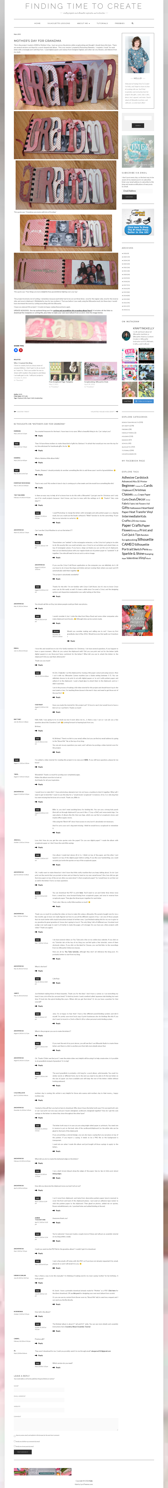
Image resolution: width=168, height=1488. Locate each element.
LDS (132, 520)
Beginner (128, 485)
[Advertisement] (140, 579)
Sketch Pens (140, 549)
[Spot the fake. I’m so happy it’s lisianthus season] (129, 389)
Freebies (120, 23)
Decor (140, 499)
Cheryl (16, 1338)
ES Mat (148, 500)
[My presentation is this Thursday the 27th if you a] (129, 355)
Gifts (25, 398)
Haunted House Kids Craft (103, 412)
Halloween (135, 508)
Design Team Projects (130, 422)
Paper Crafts (30, 398)
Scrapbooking (38, 398)
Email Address (20, 1396)
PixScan (136, 530)
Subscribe (129, 197)
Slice (150, 550)
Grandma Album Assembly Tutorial (77, 1327)
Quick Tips (133, 534)
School (125, 443)
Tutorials (126, 450)
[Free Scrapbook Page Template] (65, 371)
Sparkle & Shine (133, 553)
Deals (132, 499)
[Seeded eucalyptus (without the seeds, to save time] (146, 389)
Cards (148, 485)
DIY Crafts (25, 396)
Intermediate (131, 516)
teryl (16, 774)
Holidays (125, 436)
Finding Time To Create (84, 6)
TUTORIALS (102, 23)
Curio (125, 499)
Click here (111, 1291)
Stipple (124, 558)
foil (148, 503)
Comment (17, 1416)
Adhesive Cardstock (135, 477)
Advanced (127, 481)
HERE (86, 760)
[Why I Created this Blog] (31, 371)
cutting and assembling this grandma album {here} (72, 310)
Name (16, 1386)
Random (125, 440)
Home (37, 23)
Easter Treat (23, 412)
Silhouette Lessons (59, 23)
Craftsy (135, 495)
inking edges (57, 1174)
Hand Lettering (128, 433)
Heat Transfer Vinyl (141, 512)
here (81, 893)
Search (138, 125)
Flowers (142, 503)
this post (76, 1293)
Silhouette (126, 447)
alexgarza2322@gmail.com (101, 1351)
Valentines (132, 558)
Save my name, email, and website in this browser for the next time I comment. (38, 1435)
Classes (127, 494)
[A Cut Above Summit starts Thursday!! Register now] (146, 355)
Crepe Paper (144, 494)
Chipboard (20, 398)
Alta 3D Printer (140, 481)
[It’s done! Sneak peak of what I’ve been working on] (146, 372)
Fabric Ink (134, 503)
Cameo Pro (139, 486)
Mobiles (143, 521)
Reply (40, 436)
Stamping (148, 554)
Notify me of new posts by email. (25, 1446)
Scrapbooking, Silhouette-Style (96, 382)
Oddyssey (39, 704)
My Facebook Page (133, 461)
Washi (148, 558)
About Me (83, 23)
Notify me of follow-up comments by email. (28, 1441)
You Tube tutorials (72, 952)
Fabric (125, 503)
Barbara (17, 431)
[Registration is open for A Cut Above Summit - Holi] (129, 372)
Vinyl (142, 558)
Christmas (139, 490)
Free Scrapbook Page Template (61, 382)
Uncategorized (128, 454)
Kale (90, 1481)
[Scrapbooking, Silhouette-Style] (100, 371)
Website (17, 1406)
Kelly (20, 394)
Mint (137, 521)
